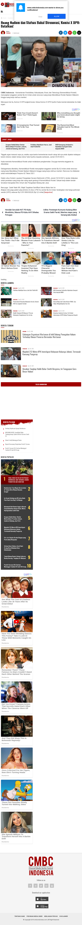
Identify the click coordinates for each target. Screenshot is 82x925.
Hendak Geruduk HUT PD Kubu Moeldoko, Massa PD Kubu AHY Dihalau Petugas (22, 212)
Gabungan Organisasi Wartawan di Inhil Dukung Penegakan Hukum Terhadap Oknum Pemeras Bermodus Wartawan (49, 335)
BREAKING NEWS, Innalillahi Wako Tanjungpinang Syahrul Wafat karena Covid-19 (17, 434)
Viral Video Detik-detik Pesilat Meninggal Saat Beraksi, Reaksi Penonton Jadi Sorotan (18, 480)
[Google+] (46, 886)
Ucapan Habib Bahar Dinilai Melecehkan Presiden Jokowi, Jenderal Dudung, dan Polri (16, 147)
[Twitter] (41, 886)
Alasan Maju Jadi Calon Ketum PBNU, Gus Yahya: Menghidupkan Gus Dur (64, 303)
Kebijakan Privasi (51, 916)
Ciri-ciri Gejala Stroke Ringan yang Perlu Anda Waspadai (15, 538)
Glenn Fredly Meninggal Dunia (13, 440)
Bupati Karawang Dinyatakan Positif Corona (17, 444)
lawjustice (48, 192)
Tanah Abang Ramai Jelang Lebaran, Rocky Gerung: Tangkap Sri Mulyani (15, 557)
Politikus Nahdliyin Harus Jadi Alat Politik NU (25, 290)
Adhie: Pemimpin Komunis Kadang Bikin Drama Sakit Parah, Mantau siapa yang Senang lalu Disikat (60, 212)
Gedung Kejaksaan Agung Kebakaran (15, 428)
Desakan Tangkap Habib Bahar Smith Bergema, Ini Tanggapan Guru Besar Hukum (49, 370)
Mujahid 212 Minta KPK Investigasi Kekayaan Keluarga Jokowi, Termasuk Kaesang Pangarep (52, 353)
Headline (8, 33)
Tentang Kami (19, 916)
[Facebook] (30, 886)
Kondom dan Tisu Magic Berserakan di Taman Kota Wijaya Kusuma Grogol (15, 490)
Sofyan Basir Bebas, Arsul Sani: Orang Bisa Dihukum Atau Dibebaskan (13, 548)
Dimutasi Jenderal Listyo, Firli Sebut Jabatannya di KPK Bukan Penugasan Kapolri (65, 314)
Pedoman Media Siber (34, 916)
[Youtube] (52, 886)
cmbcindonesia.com (40, 919)
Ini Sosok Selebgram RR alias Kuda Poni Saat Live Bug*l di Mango (14, 499)
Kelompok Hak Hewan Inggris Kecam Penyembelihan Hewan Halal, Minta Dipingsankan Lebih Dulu (15, 509)
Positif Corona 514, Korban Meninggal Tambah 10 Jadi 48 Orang (15, 449)
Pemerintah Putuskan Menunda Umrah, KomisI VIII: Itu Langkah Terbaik (26, 303)
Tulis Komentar (41, 384)
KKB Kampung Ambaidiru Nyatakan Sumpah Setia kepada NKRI (64, 147)
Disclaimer (63, 916)
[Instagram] (36, 886)
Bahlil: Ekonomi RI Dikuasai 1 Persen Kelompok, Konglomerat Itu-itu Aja (23, 314)
